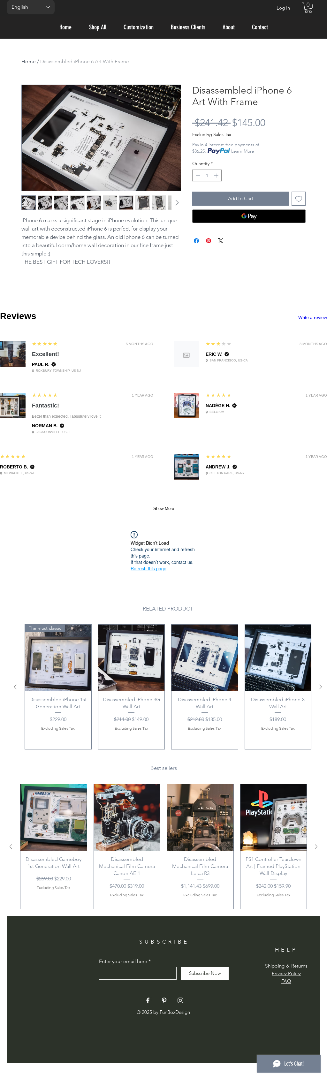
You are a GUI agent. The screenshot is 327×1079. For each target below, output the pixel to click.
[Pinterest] (164, 1000)
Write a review (312, 317)
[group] (167, 687)
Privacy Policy (286, 973)
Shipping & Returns (286, 966)
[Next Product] (320, 687)
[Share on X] (220, 241)
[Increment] (217, 175)
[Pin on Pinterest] (208, 241)
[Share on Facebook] (196, 241)
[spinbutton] (207, 175)
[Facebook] (148, 1000)
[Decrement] (197, 175)
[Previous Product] (15, 687)
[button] (308, 8)
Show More (163, 508)
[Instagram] (180, 1000)
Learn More (242, 151)
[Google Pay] (249, 216)
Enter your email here (123, 961)
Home (28, 61)
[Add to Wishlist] (299, 199)
